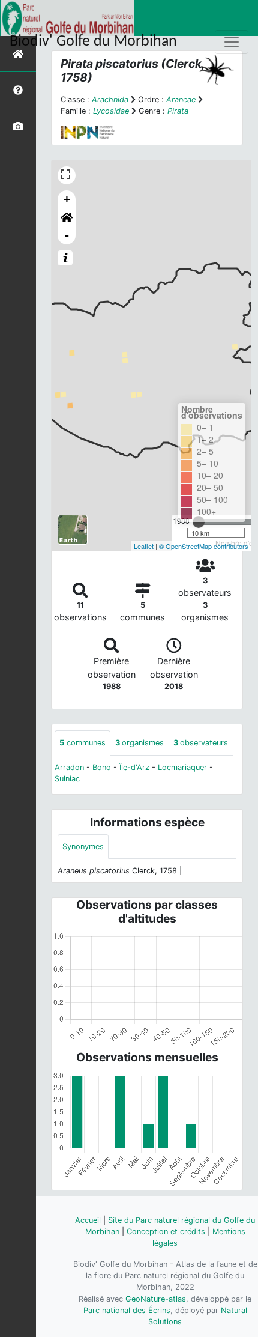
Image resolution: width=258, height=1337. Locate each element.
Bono (101, 767)
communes (82, 742)
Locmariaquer (182, 767)
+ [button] (67, 199)
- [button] (67, 235)
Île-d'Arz (134, 767)
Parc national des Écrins (126, 1310)
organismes (139, 742)
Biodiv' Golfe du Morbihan (93, 42)
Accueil (88, 1220)
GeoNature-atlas (155, 1298)
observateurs (200, 742)
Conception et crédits (166, 1231)
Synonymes (83, 846)
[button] (67, 217)
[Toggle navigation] (231, 42)
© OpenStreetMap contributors (203, 546)
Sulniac (67, 778)
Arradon (69, 767)
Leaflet (144, 546)
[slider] (199, 522)
